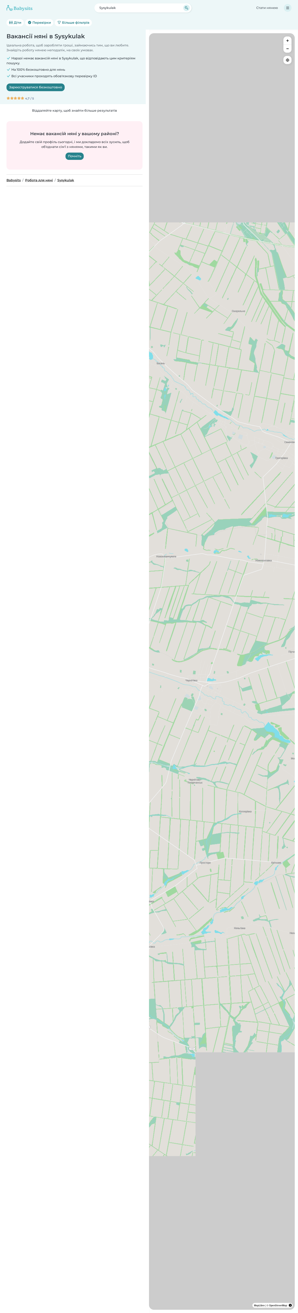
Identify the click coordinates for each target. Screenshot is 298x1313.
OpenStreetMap (278, 1305)
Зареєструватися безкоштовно (35, 87)
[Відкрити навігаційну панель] (288, 8)
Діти (17, 23)
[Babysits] (19, 8)
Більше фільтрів (75, 23)
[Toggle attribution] (290, 1305)
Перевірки (41, 23)
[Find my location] (287, 60)
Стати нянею (267, 8)
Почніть (74, 156)
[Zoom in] (287, 40)
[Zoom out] (287, 49)
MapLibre (259, 1305)
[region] (222, 671)
